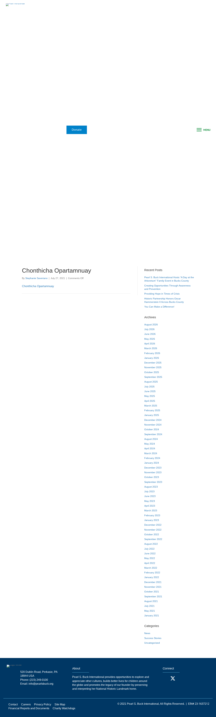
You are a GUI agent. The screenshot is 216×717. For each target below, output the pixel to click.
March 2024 (150, 453)
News (147, 633)
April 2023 (149, 505)
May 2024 (149, 443)
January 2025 (151, 415)
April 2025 (149, 401)
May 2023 (149, 501)
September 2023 (153, 482)
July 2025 (149, 386)
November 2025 (152, 367)
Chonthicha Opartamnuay (38, 286)
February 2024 (152, 458)
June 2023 (150, 496)
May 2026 (149, 339)
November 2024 (152, 424)
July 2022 (149, 548)
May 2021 (149, 610)
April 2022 (149, 563)
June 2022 (150, 553)
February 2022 (152, 572)
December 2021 (152, 582)
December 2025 (152, 362)
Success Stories (152, 638)
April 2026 (149, 343)
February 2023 (152, 515)
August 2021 (151, 601)
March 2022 (150, 567)
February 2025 (152, 410)
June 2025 (150, 391)
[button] (166, 678)
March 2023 (150, 510)
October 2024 (151, 429)
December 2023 (152, 467)
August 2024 (151, 439)
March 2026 (150, 348)
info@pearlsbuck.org (41, 683)
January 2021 (151, 615)
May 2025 (149, 396)
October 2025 (151, 372)
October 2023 (151, 477)
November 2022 (152, 529)
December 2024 (152, 420)
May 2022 (149, 558)
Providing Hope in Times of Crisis (162, 293)
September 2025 (153, 377)
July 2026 (149, 329)
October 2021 (151, 591)
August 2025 (151, 381)
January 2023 (151, 520)
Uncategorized (152, 642)
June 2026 (150, 334)
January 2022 (151, 577)
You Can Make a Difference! (159, 306)
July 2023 (149, 491)
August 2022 (151, 544)
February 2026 (152, 353)
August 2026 (151, 324)
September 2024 (153, 434)
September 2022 (153, 539)
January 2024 (151, 462)
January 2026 (151, 358)
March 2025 (150, 405)
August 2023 (151, 486)
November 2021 (152, 587)
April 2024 (149, 448)
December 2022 (152, 524)
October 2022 (151, 534)
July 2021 (149, 606)
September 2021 (153, 596)
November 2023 (152, 472)
